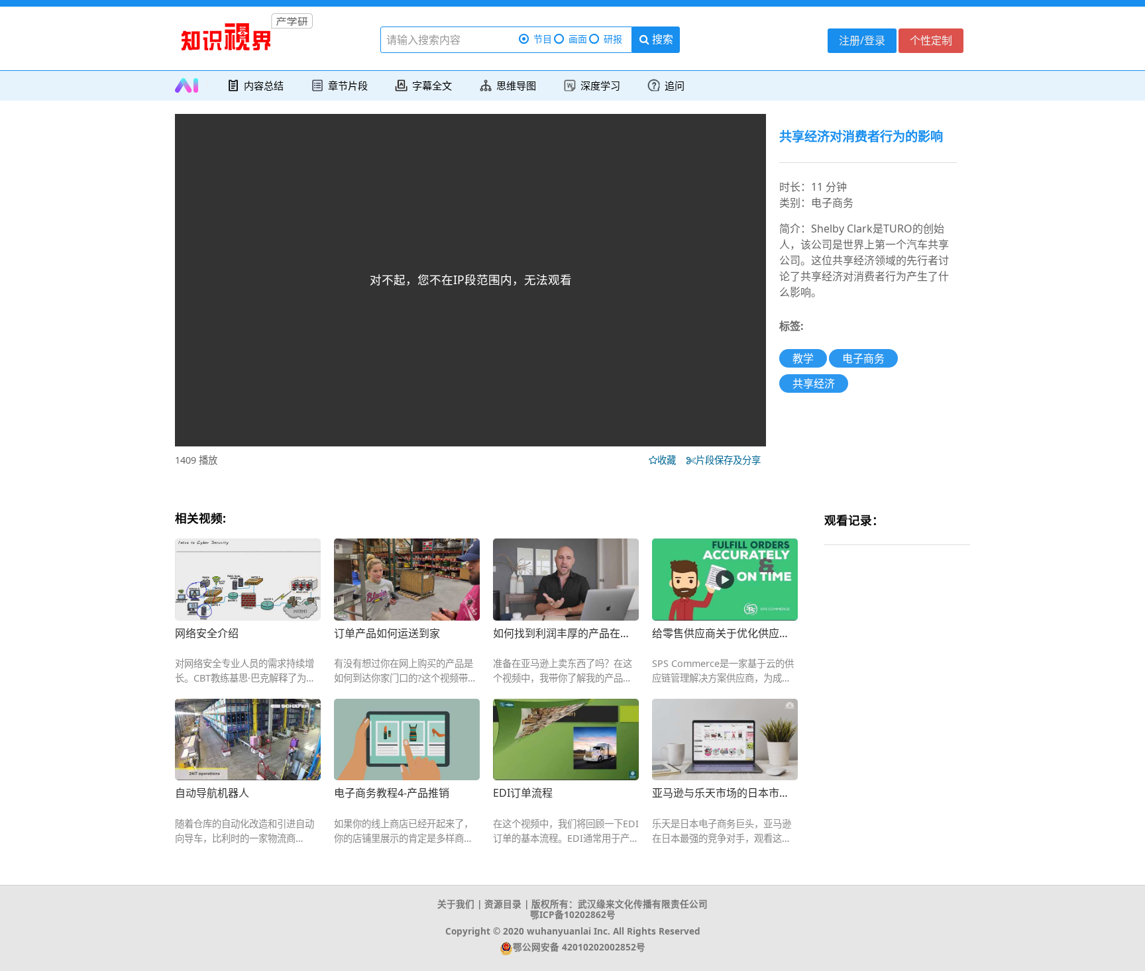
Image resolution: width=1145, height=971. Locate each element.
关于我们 (455, 903)
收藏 (670, 460)
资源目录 (502, 903)
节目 (542, 38)
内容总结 (264, 85)
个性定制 (931, 40)
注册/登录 (862, 40)
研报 (613, 38)
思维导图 (516, 85)
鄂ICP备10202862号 (573, 914)
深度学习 (600, 85)
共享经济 (813, 383)
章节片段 (348, 85)
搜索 (661, 39)
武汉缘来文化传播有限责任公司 (643, 903)
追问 (674, 85)
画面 (578, 38)
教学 (803, 358)
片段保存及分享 (731, 460)
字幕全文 (432, 85)
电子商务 (863, 358)
